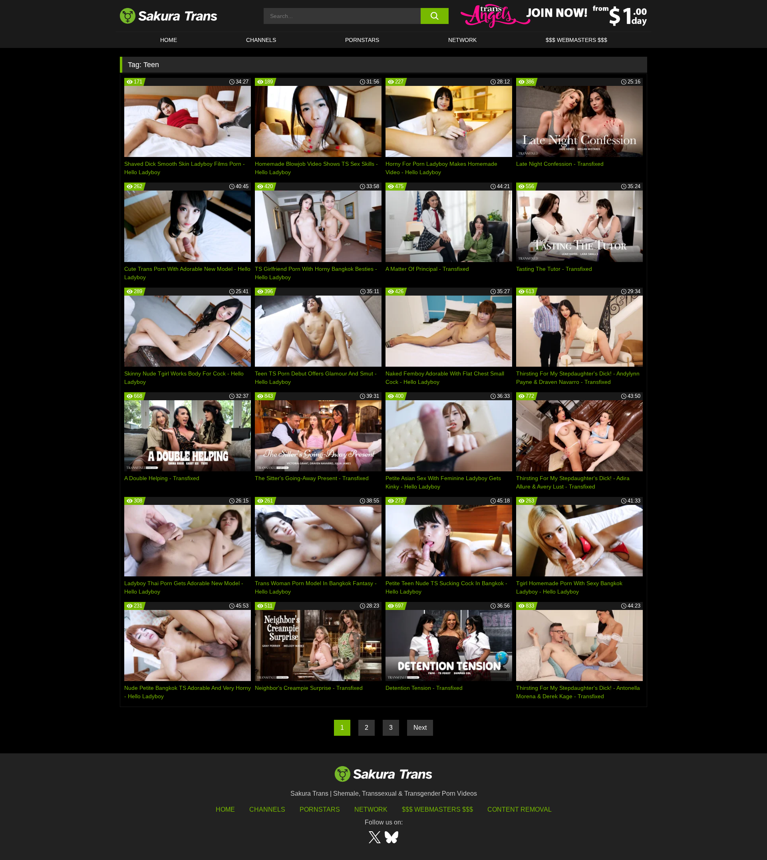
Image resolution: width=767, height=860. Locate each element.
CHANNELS (261, 40)
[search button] (434, 16)
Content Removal (519, 809)
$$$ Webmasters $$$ (437, 809)
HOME (168, 40)
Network (462, 40)
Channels (267, 809)
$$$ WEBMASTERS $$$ (576, 40)
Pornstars (320, 809)
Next (420, 727)
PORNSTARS (362, 40)
